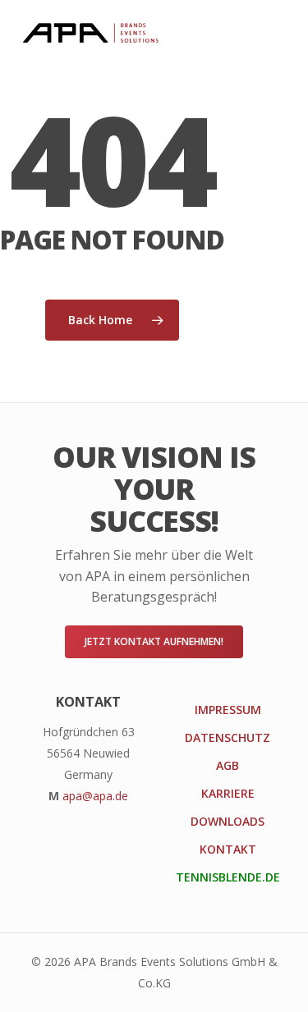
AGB (227, 765)
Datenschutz (227, 737)
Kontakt (228, 849)
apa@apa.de (95, 796)
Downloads (227, 821)
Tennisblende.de (228, 877)
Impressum (228, 709)
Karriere (228, 793)
